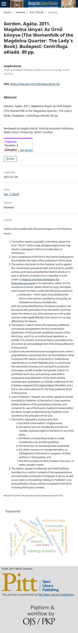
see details (26, 150)
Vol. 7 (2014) (37, 12)
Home (7, 12)
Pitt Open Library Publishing (56, 594)
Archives (20, 12)
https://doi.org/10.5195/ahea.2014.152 (35, 84)
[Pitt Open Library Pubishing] (30, 591)
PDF (11, 159)
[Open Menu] (4, 4)
